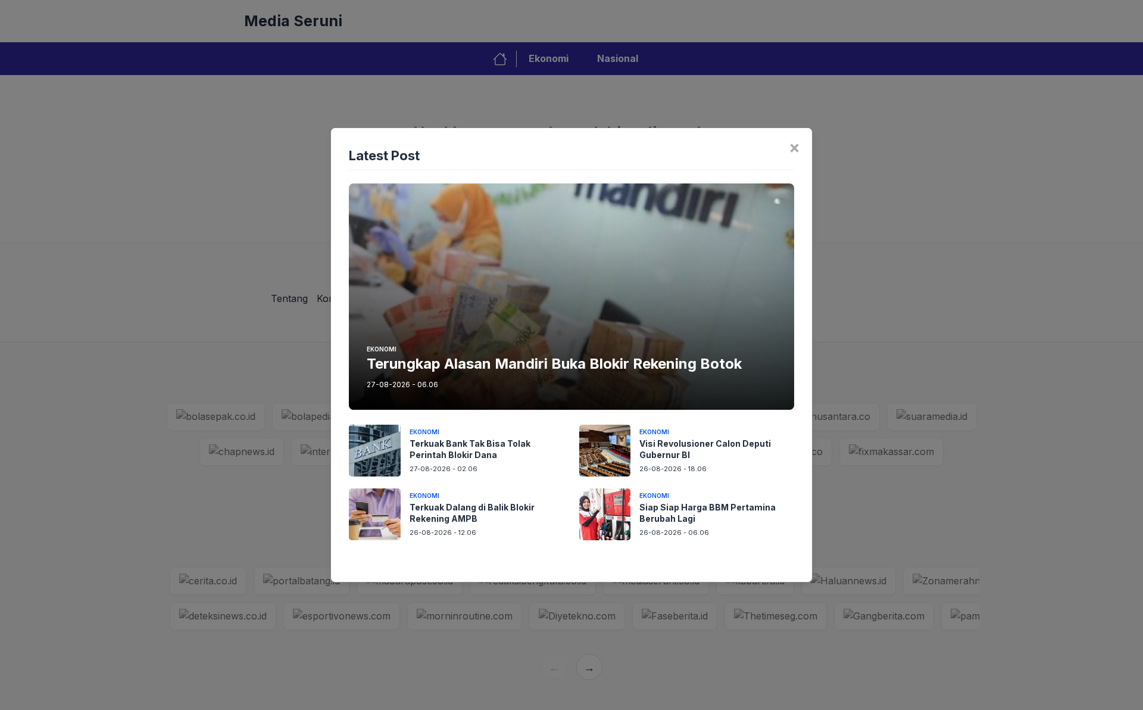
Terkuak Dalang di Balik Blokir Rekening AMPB (472, 513)
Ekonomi (381, 349)
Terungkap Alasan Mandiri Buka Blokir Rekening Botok (554, 363)
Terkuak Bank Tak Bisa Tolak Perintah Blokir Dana (470, 449)
